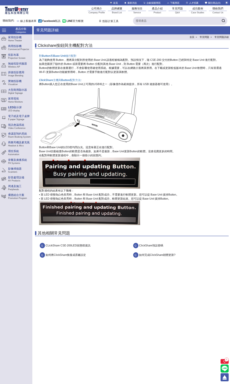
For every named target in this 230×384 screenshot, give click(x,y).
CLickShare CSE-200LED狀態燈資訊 (68, 245)
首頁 (115, 3)
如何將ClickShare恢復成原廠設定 (66, 254)
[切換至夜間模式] (227, 3)
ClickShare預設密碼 (151, 245)
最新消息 (132, 3)
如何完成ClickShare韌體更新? (157, 254)
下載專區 (174, 3)
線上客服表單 (28, 21)
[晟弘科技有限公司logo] (17, 13)
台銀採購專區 (153, 3)
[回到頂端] (225, 377)
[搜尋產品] (223, 21)
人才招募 (194, 3)
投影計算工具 (110, 21)
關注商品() (214, 3)
